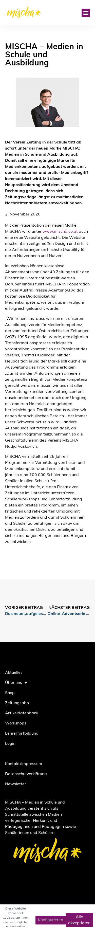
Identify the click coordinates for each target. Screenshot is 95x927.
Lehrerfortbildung (22, 734)
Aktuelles (14, 673)
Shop (10, 693)
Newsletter (15, 784)
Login (10, 744)
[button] (86, 13)
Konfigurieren (50, 920)
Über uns (13, 683)
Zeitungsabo (17, 703)
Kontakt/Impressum (23, 764)
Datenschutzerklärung (26, 774)
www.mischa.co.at (60, 232)
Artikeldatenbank (21, 713)
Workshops (15, 723)
